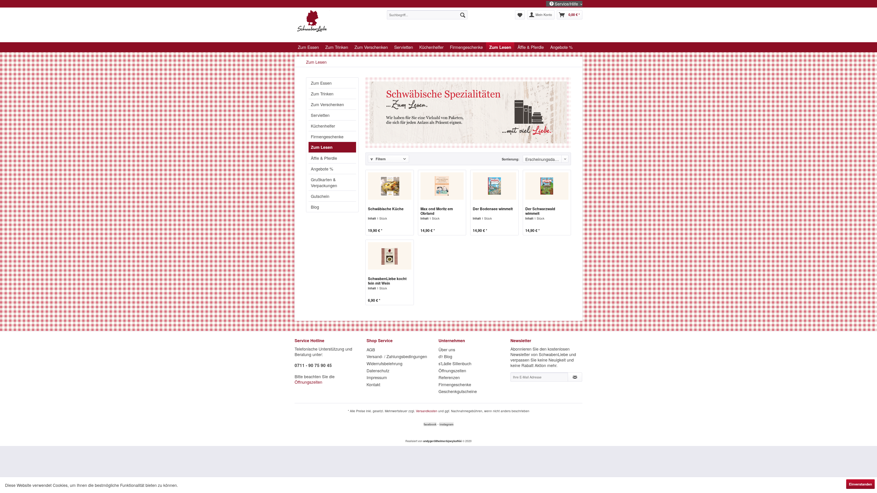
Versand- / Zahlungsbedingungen (397, 356)
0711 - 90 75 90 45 (313, 365)
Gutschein (320, 196)
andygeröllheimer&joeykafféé (442, 441)
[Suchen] (463, 14)
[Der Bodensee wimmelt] (494, 186)
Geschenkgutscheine (457, 391)
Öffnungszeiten (308, 382)
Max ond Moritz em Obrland (436, 211)
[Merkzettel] (520, 14)
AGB (371, 349)
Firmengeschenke (327, 136)
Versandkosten (426, 411)
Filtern (380, 159)
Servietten (320, 115)
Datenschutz (378, 370)
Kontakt (373, 384)
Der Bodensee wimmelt (493, 209)
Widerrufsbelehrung (384, 363)
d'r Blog (445, 356)
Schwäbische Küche (386, 209)
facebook (430, 424)
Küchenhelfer (323, 126)
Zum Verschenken (327, 104)
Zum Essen (321, 83)
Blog (315, 207)
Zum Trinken (322, 94)
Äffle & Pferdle (324, 158)
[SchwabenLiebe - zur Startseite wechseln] (331, 25)
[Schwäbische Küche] (389, 186)
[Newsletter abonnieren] (575, 377)
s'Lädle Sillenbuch (454, 363)
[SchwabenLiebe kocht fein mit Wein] (389, 256)
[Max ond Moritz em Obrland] (442, 186)
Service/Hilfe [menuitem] (566, 4)
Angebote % (322, 169)
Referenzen (449, 377)
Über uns (446, 349)
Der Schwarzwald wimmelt (540, 211)
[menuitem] (427, 14)
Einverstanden (860, 484)
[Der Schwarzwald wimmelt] (546, 186)
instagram (446, 424)
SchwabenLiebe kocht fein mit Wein (387, 281)
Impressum (377, 377)
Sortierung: (510, 159)
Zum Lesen (322, 147)
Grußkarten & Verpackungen (324, 182)
